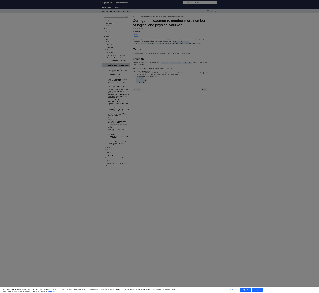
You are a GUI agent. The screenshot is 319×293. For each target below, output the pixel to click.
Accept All (257, 290)
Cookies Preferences (233, 290)
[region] (159, 290)
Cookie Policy (51, 291)
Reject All (245, 290)
